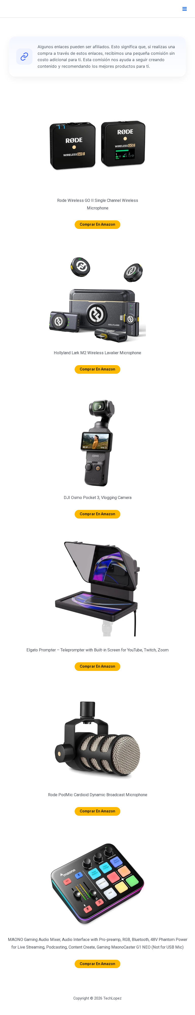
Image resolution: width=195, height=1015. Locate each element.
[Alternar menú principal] (184, 8)
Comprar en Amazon (97, 224)
